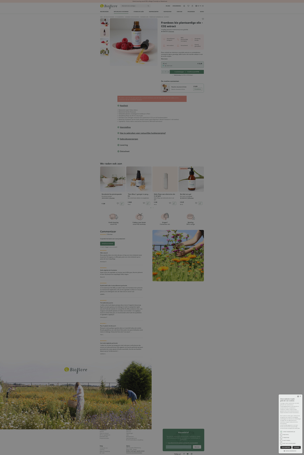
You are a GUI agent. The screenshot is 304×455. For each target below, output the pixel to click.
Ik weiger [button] (296, 447)
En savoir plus (296, 428)
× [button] (300, 396)
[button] (290, 451)
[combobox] (298, 396)
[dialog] (290, 423)
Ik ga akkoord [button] (286, 447)
